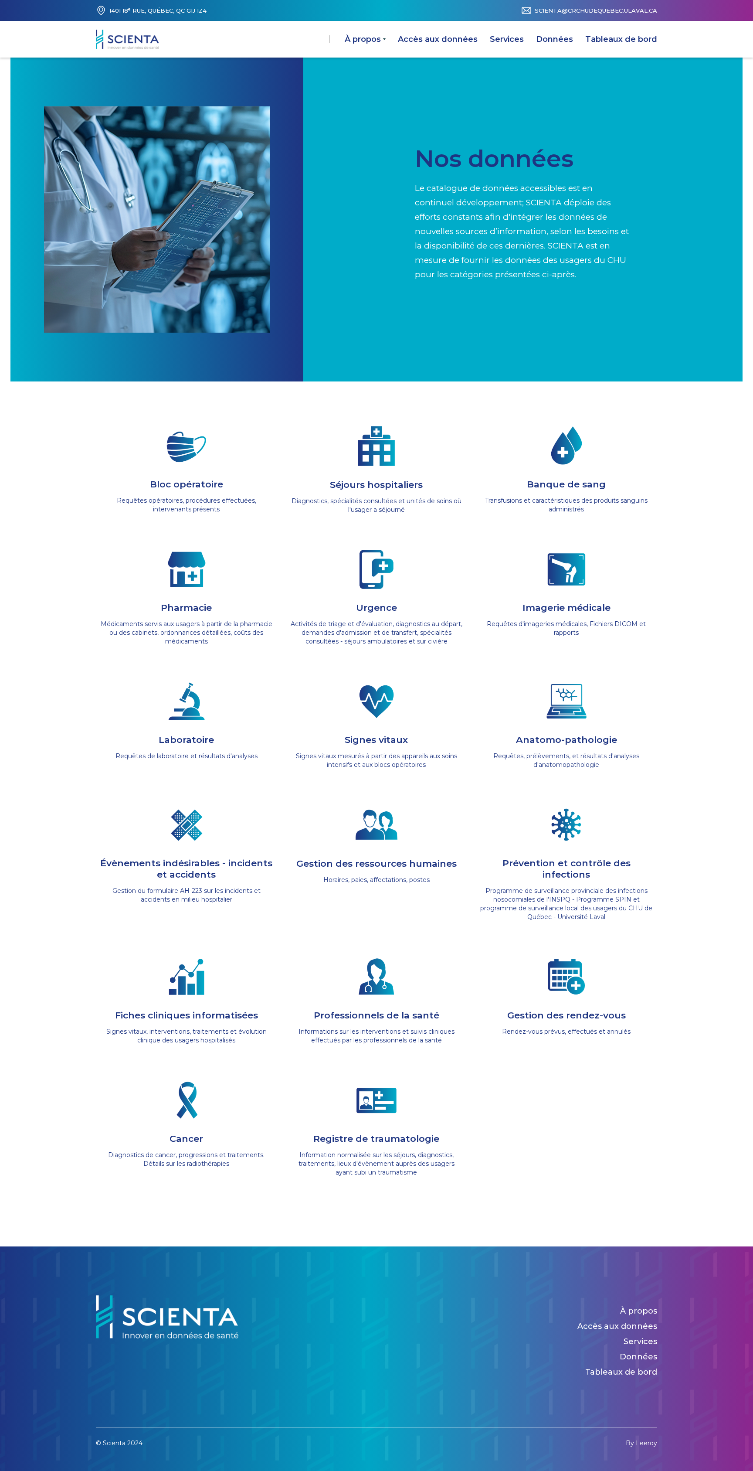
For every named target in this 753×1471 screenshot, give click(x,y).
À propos (638, 1311)
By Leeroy (641, 1443)
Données (554, 39)
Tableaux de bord (621, 39)
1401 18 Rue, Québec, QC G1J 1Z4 (158, 10)
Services (507, 39)
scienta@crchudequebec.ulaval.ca (596, 10)
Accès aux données (438, 39)
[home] (127, 39)
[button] (365, 39)
